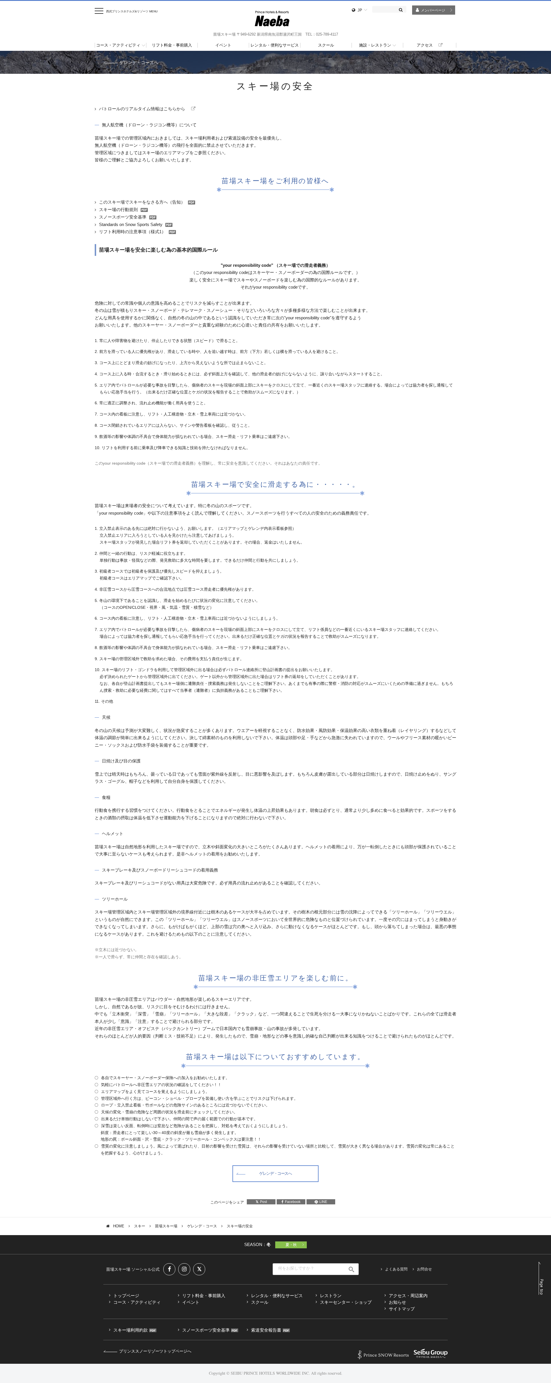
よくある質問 (396, 1269)
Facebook (292, 1202)
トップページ (126, 1295)
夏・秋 (291, 1245)
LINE (323, 1202)
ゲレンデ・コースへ (138, 62)
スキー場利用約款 (130, 1330)
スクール (259, 1302)
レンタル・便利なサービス (277, 1295)
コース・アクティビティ (137, 1302)
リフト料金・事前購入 (203, 1295)
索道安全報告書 (266, 1330)
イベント (190, 1302)
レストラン (331, 1295)
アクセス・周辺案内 (408, 1295)
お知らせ (397, 1302)
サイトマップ (402, 1308)
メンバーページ (433, 10)
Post (263, 1202)
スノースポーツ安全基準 (206, 1330)
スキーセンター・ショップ (346, 1302)
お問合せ (424, 1269)
